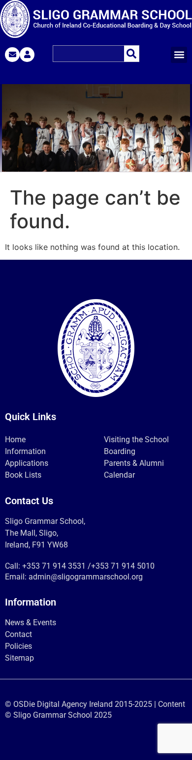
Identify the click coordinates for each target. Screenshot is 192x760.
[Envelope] (12, 54)
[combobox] (88, 53)
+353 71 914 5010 (123, 566)
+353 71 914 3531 (54, 566)
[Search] (131, 53)
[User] (27, 54)
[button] (179, 55)
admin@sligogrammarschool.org (86, 576)
